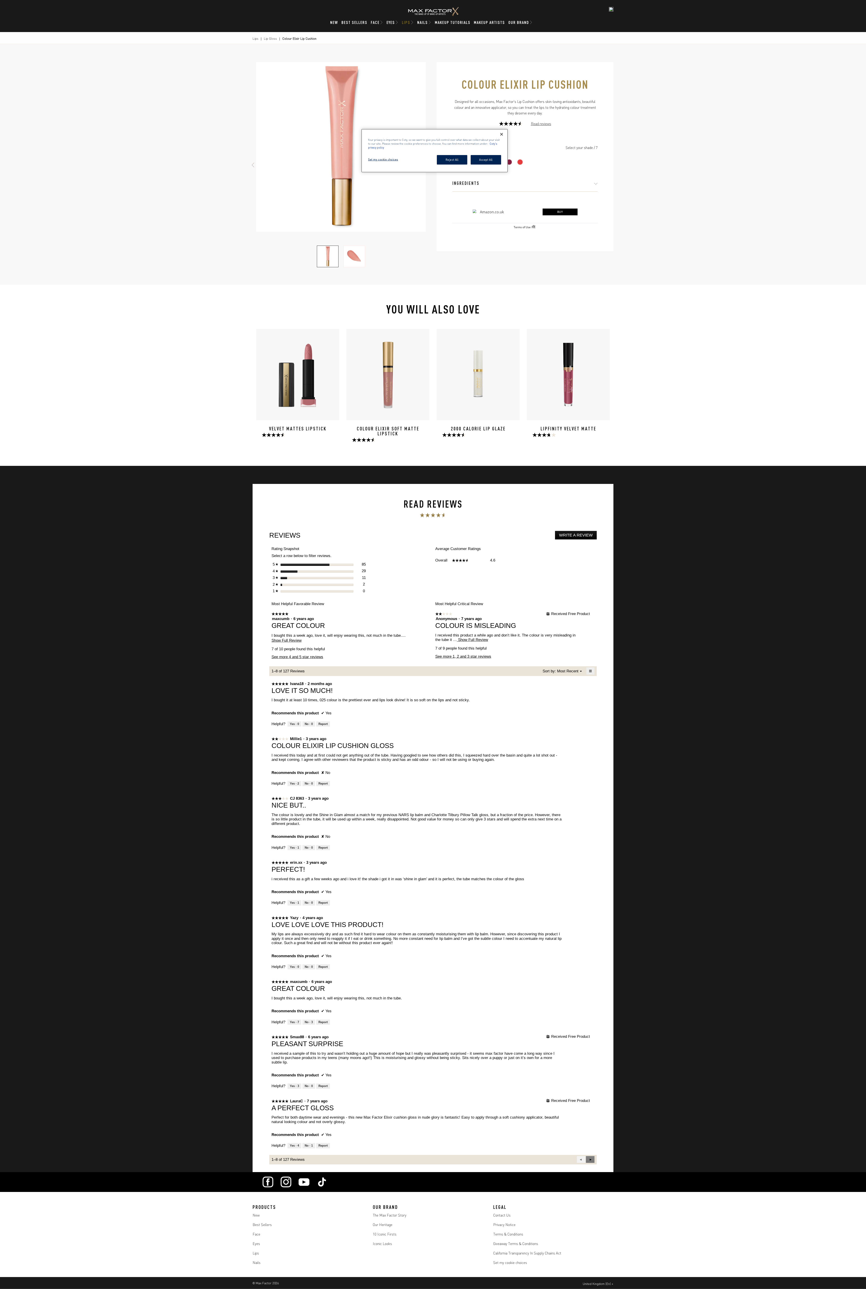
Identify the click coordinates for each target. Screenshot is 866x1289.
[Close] (502, 134)
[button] (590, 1159)
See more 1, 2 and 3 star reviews (463, 656)
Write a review (578, 536)
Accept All (486, 159)
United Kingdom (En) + (598, 1283)
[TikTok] (322, 1182)
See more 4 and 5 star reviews (297, 657)
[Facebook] (268, 1182)
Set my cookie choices (510, 1262)
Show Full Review (287, 640)
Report (323, 724)
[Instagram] (286, 1182)
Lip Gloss (270, 38)
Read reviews (541, 123)
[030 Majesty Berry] (509, 162)
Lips (255, 38)
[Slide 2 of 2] (354, 256)
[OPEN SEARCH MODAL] (611, 9)
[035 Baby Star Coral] (520, 162)
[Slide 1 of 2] (327, 256)
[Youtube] (304, 1182)
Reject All (452, 159)
